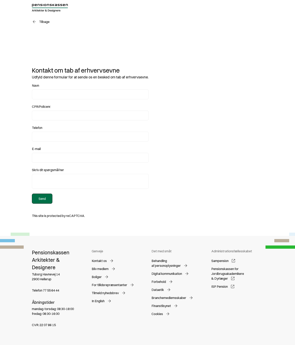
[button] (103, 260)
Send (42, 199)
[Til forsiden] (50, 8)
